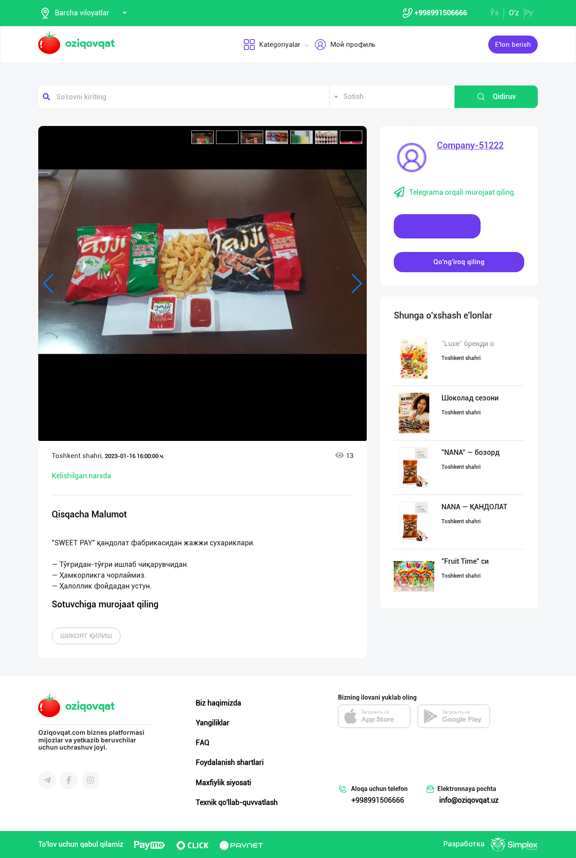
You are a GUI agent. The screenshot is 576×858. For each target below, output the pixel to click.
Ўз (494, 13)
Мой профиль (352, 44)
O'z (514, 13)
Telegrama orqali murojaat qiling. (462, 192)
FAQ (202, 742)
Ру (529, 13)
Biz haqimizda (218, 703)
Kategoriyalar (279, 44)
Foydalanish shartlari (230, 762)
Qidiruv (504, 96)
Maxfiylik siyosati (223, 782)
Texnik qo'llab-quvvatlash (237, 802)
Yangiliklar (213, 723)
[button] (202, 137)
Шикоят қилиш (86, 635)
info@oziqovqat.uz (469, 800)
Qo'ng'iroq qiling (459, 262)
